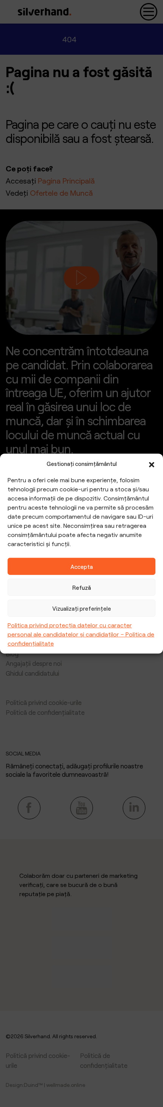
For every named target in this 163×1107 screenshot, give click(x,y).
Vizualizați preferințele (81, 608)
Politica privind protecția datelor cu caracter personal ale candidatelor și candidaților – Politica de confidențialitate (81, 634)
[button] (151, 463)
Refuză (81, 587)
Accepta (82, 566)
